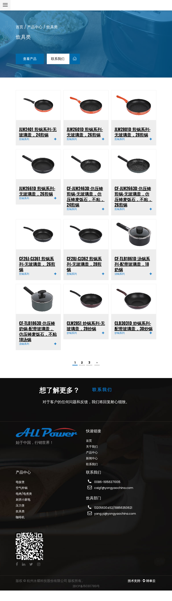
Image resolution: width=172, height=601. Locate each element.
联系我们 (58, 59)
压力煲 (20, 505)
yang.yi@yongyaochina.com (115, 514)
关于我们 (92, 446)
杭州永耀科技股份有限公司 (47, 580)
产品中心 (34, 27)
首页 (19, 27)
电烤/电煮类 (24, 494)
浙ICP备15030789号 (86, 586)
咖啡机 (20, 517)
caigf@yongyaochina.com (113, 488)
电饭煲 (20, 482)
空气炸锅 (21, 488)
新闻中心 (92, 458)
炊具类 (20, 511)
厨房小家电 (23, 499)
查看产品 (29, 59)
